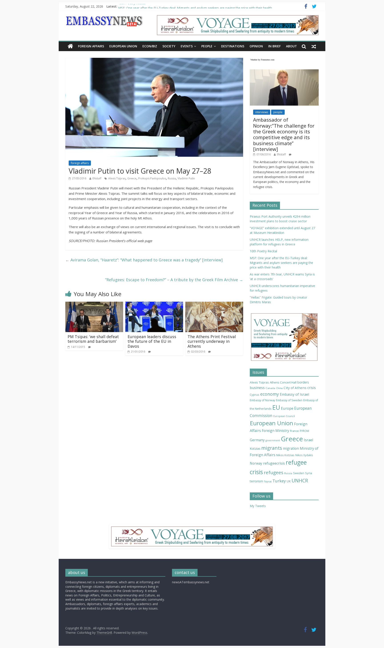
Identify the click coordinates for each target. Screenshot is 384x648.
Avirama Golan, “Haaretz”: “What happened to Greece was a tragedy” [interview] (144, 260)
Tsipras (268, 481)
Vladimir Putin (186, 178)
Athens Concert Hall (283, 382)
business (257, 387)
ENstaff (96, 178)
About (291, 46)
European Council (284, 416)
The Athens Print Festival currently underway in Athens (212, 341)
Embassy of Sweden (289, 400)
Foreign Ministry (275, 430)
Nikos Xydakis (304, 455)
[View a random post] (314, 46)
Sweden (298, 473)
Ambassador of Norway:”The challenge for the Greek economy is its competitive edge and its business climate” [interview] (283, 134)
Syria (308, 473)
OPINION (256, 46)
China (279, 388)
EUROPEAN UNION (123, 46)
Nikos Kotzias (285, 455)
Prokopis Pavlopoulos (152, 178)
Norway (256, 463)
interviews (261, 112)
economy (269, 394)
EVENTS (187, 46)
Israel (308, 439)
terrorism (256, 481)
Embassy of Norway (262, 400)
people (277, 112)
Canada (270, 388)
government (273, 440)
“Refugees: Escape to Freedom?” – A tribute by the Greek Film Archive (174, 279)
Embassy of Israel (294, 394)
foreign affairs (80, 163)
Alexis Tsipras (117, 178)
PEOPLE (206, 46)
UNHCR (300, 480)
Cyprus (254, 395)
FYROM (304, 431)
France (294, 431)
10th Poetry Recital (132, 6)
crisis (311, 387)
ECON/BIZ (149, 46)
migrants (271, 448)
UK (289, 481)
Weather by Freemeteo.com (262, 59)
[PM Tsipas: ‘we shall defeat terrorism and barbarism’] (94, 304)
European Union (271, 423)
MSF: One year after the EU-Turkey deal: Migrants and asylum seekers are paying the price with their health (281, 262)
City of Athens (295, 387)
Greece (131, 178)
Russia (172, 178)
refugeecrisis (274, 463)
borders (303, 382)
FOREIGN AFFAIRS (91, 46)
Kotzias (255, 448)
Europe (287, 408)
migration (291, 448)
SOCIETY (168, 46)
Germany (257, 439)
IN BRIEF (274, 46)
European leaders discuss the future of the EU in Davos (152, 341)
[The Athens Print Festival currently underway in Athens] (214, 304)
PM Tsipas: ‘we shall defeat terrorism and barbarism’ (93, 339)
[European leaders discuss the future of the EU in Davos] (154, 304)
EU (276, 407)
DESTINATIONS (232, 46)
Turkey (279, 480)
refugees (273, 472)
